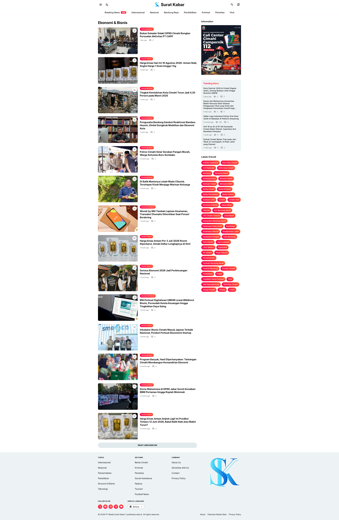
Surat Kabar (172, 4)
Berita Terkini (146, 59)
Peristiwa (219, 12)
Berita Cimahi (146, 326)
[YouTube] (121, 507)
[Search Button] (232, 4)
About (202, 514)
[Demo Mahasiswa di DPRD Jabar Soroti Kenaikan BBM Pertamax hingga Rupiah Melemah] (118, 396)
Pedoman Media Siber (217, 514)
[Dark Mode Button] (107, 4)
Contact (175, 473)
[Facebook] (105, 507)
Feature (138, 483)
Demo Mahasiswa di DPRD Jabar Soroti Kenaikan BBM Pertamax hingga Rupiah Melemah (167, 390)
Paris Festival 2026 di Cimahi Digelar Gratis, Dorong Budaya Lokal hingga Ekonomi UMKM (219, 90)
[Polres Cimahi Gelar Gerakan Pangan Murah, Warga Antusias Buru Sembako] (118, 159)
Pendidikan (103, 478)
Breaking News (115, 12)
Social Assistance (143, 478)
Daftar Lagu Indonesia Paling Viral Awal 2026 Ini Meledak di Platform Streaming (221, 117)
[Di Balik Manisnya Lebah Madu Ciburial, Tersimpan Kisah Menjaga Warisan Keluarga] (118, 189)
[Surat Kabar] (157, 4)
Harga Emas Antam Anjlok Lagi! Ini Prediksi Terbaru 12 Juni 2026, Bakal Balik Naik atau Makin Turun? (168, 421)
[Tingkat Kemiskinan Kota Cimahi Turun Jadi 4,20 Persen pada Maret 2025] (118, 100)
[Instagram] (111, 507)
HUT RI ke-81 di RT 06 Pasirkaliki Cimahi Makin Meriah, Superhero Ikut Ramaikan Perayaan (219, 128)
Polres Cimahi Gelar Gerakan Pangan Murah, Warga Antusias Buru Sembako (165, 153)
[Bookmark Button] (238, 4)
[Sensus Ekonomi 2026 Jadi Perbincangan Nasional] (118, 278)
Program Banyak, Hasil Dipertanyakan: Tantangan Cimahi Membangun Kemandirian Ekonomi (168, 361)
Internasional (138, 12)
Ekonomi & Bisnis (147, 207)
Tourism (139, 489)
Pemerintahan (104, 473)
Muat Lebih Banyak (147, 445)
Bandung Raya (171, 12)
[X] (100, 507)
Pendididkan (190, 12)
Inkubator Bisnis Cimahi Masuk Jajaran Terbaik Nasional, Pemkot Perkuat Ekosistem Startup (166, 331)
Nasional (154, 12)
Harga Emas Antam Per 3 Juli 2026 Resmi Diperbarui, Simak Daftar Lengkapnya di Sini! (165, 242)
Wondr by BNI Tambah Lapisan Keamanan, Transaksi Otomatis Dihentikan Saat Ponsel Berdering (164, 214)
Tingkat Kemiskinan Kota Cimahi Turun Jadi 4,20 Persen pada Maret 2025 (167, 94)
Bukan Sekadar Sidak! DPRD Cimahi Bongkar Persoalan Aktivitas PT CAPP (165, 35)
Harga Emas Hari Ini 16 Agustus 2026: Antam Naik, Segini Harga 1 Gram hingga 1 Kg (168, 64)
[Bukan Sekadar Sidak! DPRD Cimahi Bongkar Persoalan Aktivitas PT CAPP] (118, 41)
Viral (232, 12)
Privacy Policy (179, 478)
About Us (176, 462)
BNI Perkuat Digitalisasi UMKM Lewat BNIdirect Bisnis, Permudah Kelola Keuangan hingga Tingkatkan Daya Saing (167, 303)
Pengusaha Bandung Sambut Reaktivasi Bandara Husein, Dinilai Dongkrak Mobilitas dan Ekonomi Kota (167, 125)
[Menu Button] (100, 4)
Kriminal (206, 12)
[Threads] (116, 507)
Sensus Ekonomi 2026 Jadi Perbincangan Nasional (163, 272)
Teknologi (103, 489)
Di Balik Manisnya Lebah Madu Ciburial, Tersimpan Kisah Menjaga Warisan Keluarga (165, 183)
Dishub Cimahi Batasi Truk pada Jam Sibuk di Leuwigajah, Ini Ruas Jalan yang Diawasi (219, 141)
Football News (142, 494)
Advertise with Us (180, 467)
